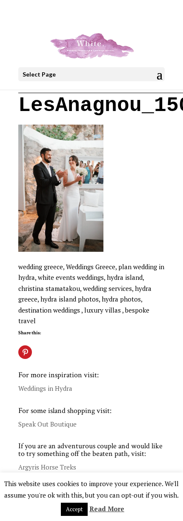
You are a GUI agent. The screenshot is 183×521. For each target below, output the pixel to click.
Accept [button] (74, 509)
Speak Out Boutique (47, 424)
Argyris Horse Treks (47, 467)
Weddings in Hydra (45, 388)
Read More (106, 508)
